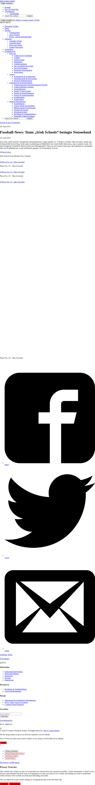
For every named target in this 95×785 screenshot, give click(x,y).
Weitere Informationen (17, 102)
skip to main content (7, 1)
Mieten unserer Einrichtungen (25, 108)
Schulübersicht (10, 51)
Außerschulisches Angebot (23, 87)
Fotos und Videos (15, 45)
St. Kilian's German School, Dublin (27, 20)
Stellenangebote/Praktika (14, 672)
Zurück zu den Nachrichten (10, 123)
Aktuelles (8, 39)
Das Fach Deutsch (20, 68)
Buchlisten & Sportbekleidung (25, 114)
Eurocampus (18, 72)
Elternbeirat (18, 62)
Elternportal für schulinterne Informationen (20, 700)
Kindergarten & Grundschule (24, 77)
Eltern (7, 28)
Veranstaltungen (20, 89)
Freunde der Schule (21, 110)
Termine (8, 31)
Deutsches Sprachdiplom (23, 70)
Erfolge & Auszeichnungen (24, 93)
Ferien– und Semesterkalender (20, 37)
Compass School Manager (14, 705)
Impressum (9, 676)
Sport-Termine (14, 35)
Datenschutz (9, 680)
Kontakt (8, 678)
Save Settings (14, 784)
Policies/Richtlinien (12, 674)
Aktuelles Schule (15, 41)
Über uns (12, 54)
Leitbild (17, 58)
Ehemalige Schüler (11, 26)
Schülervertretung (20, 64)
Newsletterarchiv (6, 720)
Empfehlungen (19, 104)
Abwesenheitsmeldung (13, 691)
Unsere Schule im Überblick (24, 106)
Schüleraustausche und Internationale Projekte (31, 85)
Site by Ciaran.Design (51, 731)
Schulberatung (19, 97)
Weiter (10, 655)
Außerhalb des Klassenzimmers (20, 83)
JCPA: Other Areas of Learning (16, 702)
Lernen (11, 74)
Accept (3, 743)
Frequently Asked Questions (24, 116)
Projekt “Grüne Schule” (22, 91)
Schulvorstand (19, 60)
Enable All (4, 784)
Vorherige (4, 655)
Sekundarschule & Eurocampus (25, 79)
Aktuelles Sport (15, 43)
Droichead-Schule (20, 112)
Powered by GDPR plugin (9, 763)
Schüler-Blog (19, 99)
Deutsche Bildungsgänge (23, 81)
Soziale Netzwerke (16, 47)
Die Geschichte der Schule (23, 66)
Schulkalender (14, 33)
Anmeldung (9, 49)
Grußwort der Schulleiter (23, 56)
